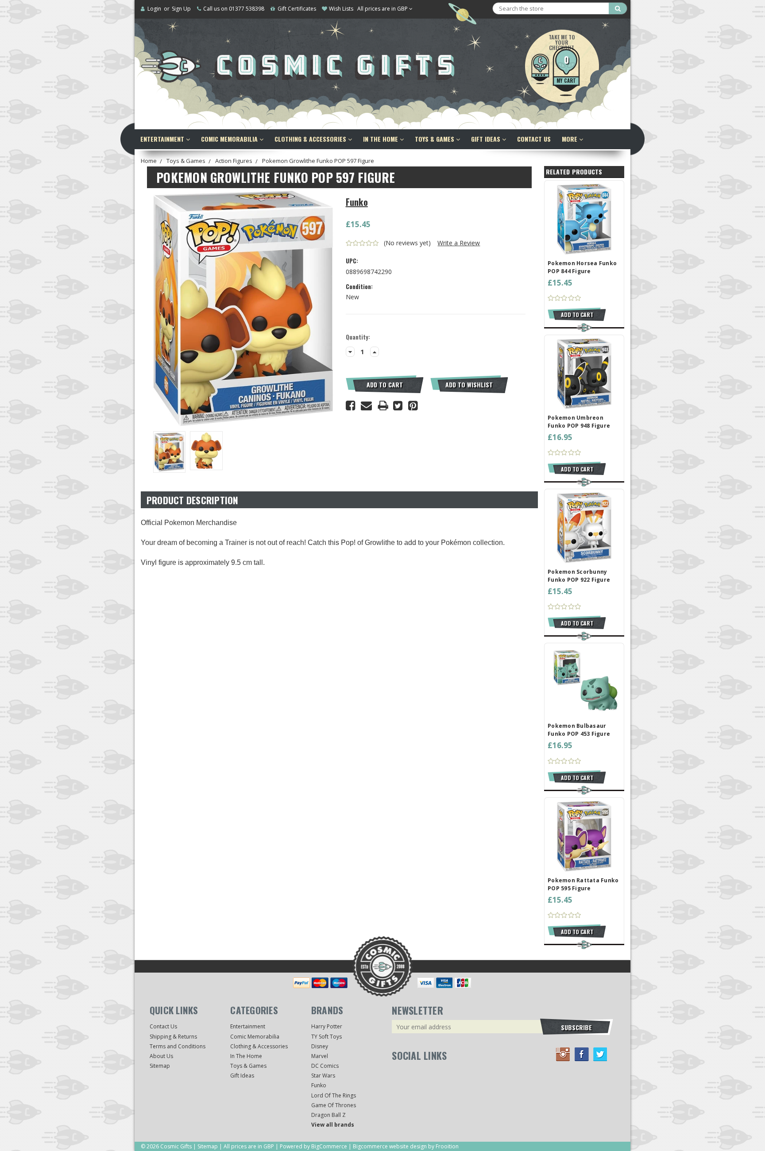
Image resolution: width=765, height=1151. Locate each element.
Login (154, 8)
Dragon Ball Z (328, 1115)
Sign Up (181, 8)
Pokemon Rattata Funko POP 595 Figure (583, 884)
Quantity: (358, 337)
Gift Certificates (297, 8)
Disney (319, 1046)
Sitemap (160, 1066)
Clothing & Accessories (311, 138)
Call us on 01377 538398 (233, 8)
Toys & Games (435, 138)
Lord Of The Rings (333, 1095)
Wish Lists (341, 8)
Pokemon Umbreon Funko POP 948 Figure (579, 421)
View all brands (332, 1124)
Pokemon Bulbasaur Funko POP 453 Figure (579, 730)
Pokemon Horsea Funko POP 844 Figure (582, 267)
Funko (318, 1085)
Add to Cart (385, 384)
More (570, 138)
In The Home (381, 138)
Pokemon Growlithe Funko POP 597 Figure (318, 161)
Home (149, 161)
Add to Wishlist (469, 384)
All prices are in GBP (383, 8)
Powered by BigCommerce (313, 1146)
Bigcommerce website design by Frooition (406, 1146)
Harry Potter (326, 1026)
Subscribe (576, 1027)
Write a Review (458, 243)
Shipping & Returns (173, 1036)
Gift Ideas (486, 138)
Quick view (584, 218)
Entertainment (163, 138)
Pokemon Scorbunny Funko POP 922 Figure (579, 575)
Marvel (319, 1056)
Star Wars (323, 1075)
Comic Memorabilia (230, 138)
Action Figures (233, 161)
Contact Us (534, 138)
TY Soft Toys (326, 1036)
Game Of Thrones (333, 1105)
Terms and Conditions (177, 1046)
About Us (161, 1056)
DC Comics (325, 1066)
